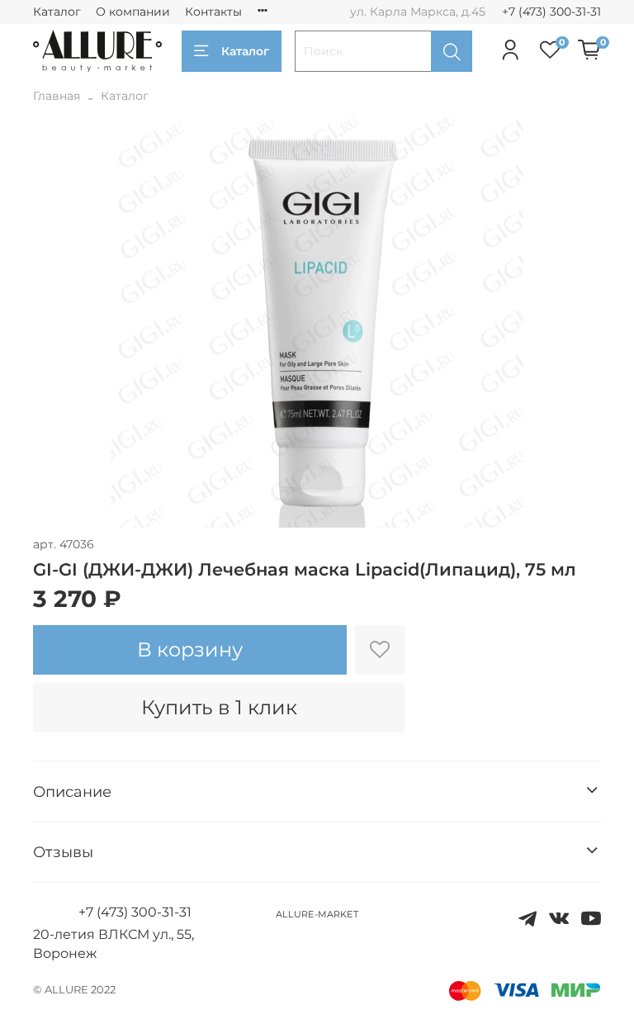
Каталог (57, 11)
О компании (133, 11)
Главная (56, 95)
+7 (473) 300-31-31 (551, 11)
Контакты (213, 11)
